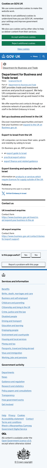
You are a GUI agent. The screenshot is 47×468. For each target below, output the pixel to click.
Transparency (8, 395)
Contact (30, 418)
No (38, 255)
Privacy (11, 415)
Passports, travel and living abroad (18, 348)
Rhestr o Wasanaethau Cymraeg (17, 425)
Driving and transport (12, 321)
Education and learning (12, 325)
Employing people (10, 330)
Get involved (7, 404)
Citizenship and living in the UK (16, 307)
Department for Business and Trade (22, 85)
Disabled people (9, 316)
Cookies (21, 415)
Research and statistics (13, 386)
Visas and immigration (12, 353)
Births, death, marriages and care (17, 293)
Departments (8, 372)
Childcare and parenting (13, 302)
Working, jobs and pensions (14, 357)
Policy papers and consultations (16, 390)
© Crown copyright (23, 462)
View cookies (23, 49)
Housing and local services (14, 339)
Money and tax (8, 343)
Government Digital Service (14, 429)
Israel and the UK (15, 81)
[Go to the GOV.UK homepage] (11, 56)
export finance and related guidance (21, 161)
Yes (27, 255)
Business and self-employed (15, 298)
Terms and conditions (11, 422)
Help (4, 415)
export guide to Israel (17, 153)
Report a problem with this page (23, 264)
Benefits (5, 289)
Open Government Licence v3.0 (16, 440)
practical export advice (15, 157)
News (4, 377)
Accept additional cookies (23, 37)
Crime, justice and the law (14, 312)
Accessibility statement (13, 418)
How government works (13, 400)
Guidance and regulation (13, 381)
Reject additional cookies (23, 43)
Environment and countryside (15, 334)
